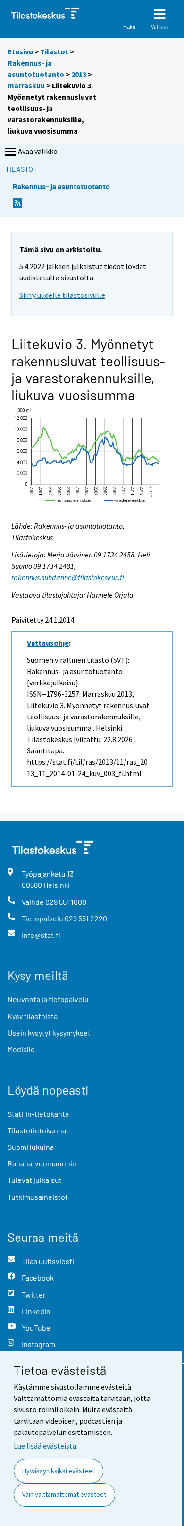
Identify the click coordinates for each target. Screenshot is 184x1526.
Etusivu (20, 51)
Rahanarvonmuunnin (42, 1163)
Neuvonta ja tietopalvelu (48, 999)
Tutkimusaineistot (38, 1196)
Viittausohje (48, 643)
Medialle (21, 1049)
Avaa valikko (38, 151)
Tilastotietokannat (38, 1130)
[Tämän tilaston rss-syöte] (17, 205)
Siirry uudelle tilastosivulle (62, 295)
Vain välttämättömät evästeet (64, 1494)
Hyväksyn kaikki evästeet (58, 1471)
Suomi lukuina (31, 1146)
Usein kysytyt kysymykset (49, 1032)
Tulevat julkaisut (35, 1179)
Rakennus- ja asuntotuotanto (61, 186)
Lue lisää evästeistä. (46, 1445)
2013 (78, 74)
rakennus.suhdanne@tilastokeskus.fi (67, 577)
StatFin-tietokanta (38, 1113)
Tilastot (54, 51)
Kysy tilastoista (33, 1016)
